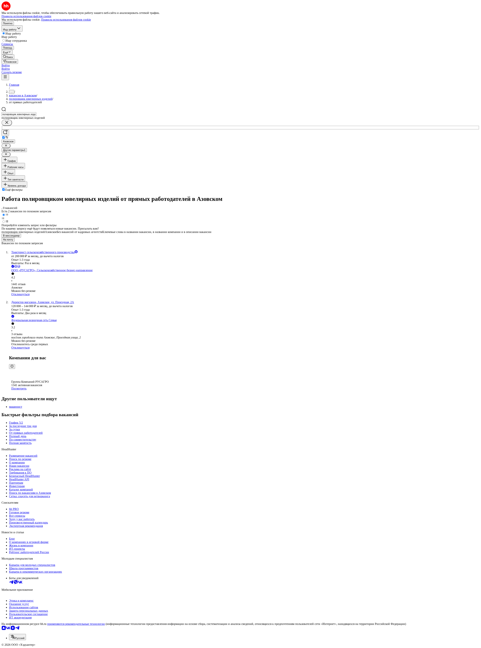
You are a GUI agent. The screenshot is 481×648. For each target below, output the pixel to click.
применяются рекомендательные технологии (76, 623)
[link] (8, 56)
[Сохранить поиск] (5, 133)
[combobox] (19, 114)
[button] (6, 65)
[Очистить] (7, 123)
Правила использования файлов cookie (66, 19)
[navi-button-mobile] (5, 77)
